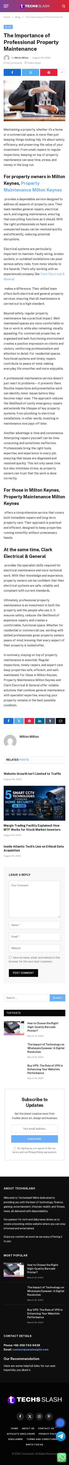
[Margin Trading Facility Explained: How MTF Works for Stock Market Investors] (34, 803)
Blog (8, 27)
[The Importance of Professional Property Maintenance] (34, 101)
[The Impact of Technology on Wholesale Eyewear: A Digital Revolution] (14, 1049)
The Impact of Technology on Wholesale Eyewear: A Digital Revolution (46, 1048)
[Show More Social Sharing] (61, 72)
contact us (46, 1428)
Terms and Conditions (41, 1439)
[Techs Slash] (34, 6)
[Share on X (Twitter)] (30, 72)
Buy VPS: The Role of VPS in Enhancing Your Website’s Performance (45, 1069)
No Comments (14, 63)
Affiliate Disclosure (21, 1434)
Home (14, 1428)
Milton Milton (22, 57)
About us (28, 1428)
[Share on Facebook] (12, 72)
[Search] (63, 6)
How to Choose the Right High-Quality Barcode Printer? (42, 1027)
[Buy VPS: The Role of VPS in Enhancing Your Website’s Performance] (14, 1070)
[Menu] (6, 6)
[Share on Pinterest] (48, 72)
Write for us (34, 1444)
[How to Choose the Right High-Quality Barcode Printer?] (14, 1028)
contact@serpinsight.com (31, 1349)
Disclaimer (15, 1439)
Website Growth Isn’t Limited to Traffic (32, 774)
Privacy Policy (36, 1152)
